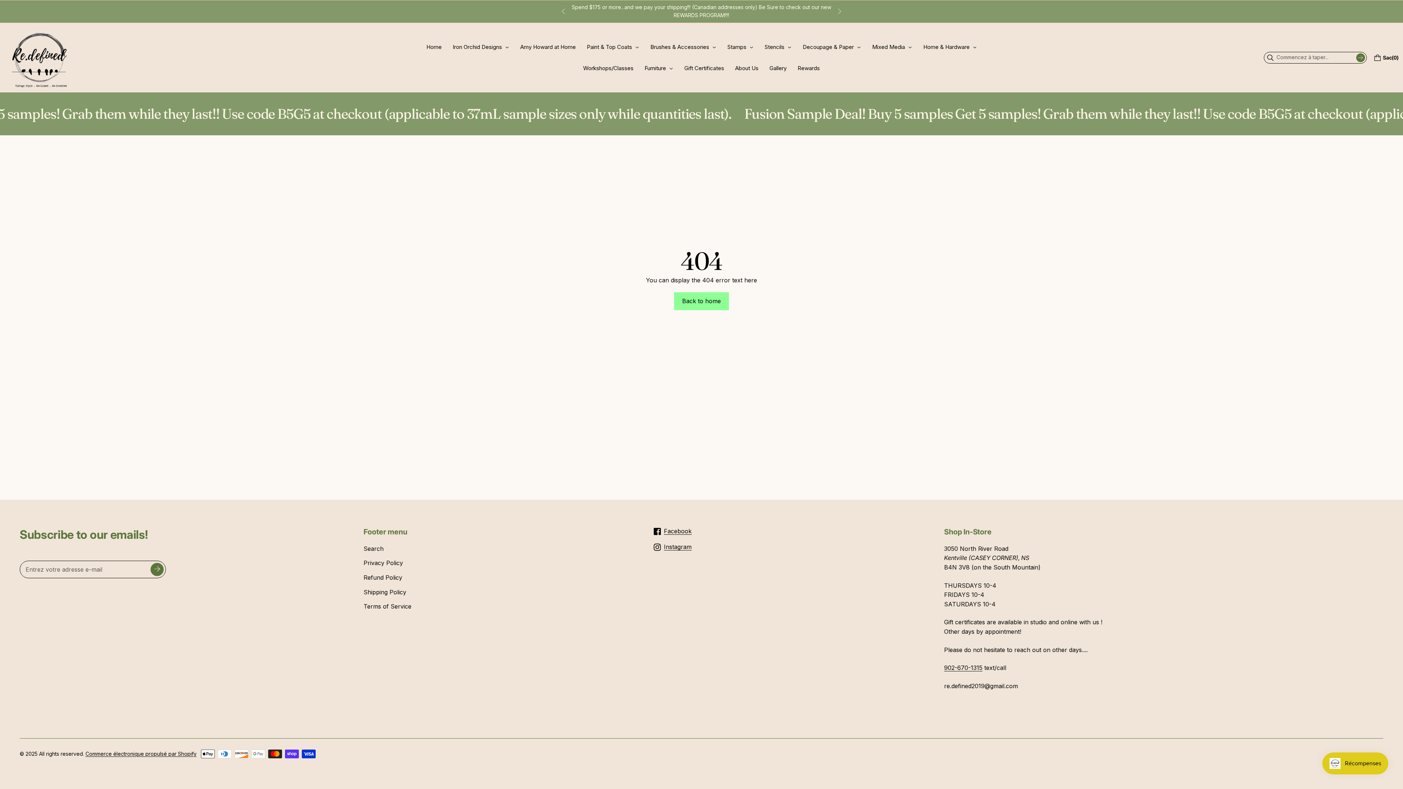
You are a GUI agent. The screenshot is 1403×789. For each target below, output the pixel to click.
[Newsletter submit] (157, 569)
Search (374, 548)
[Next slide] (840, 11)
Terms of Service (387, 606)
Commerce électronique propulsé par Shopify (141, 754)
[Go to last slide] (563, 11)
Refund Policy (383, 577)
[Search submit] (1360, 57)
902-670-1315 (963, 667)
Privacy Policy (383, 563)
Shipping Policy (385, 592)
